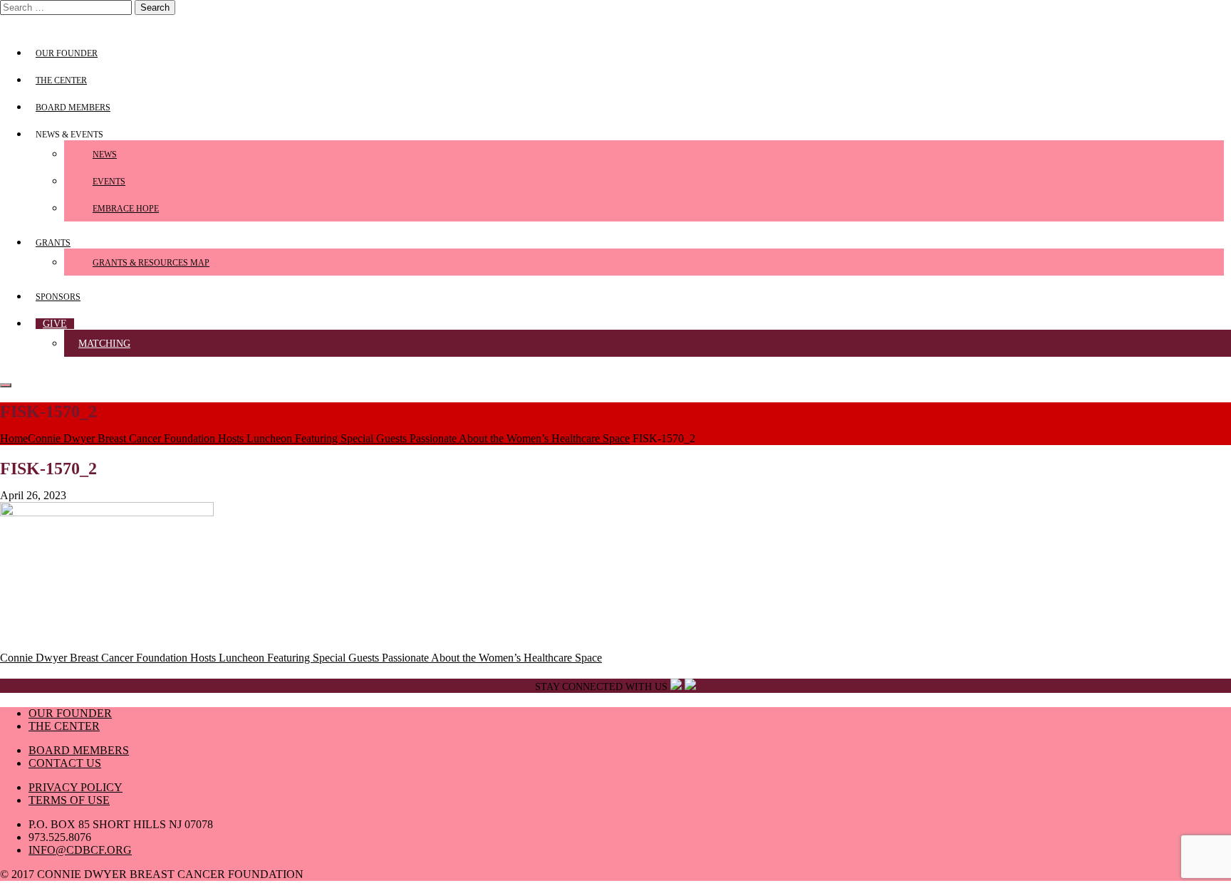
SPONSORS (58, 297)
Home (14, 438)
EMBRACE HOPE (126, 209)
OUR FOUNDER (67, 53)
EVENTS (109, 182)
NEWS (105, 155)
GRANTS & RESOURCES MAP (151, 263)
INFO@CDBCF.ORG (80, 850)
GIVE (55, 323)
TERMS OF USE (69, 800)
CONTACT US (64, 763)
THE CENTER (61, 80)
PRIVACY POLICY (75, 787)
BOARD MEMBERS (73, 108)
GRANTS (53, 243)
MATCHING (104, 343)
